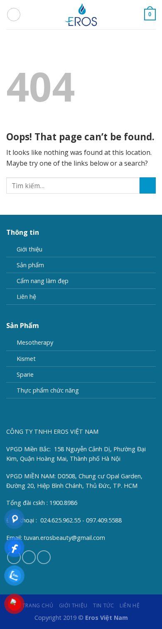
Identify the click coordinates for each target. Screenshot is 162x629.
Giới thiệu (29, 249)
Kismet (26, 359)
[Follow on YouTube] (44, 557)
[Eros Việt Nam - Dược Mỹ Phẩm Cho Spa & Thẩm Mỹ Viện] (81, 14)
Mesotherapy (35, 342)
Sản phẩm (30, 265)
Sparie (25, 374)
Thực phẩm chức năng (48, 390)
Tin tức (103, 605)
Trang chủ (38, 605)
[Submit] (148, 185)
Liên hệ (26, 297)
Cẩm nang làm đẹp (43, 281)
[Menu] (13, 14)
